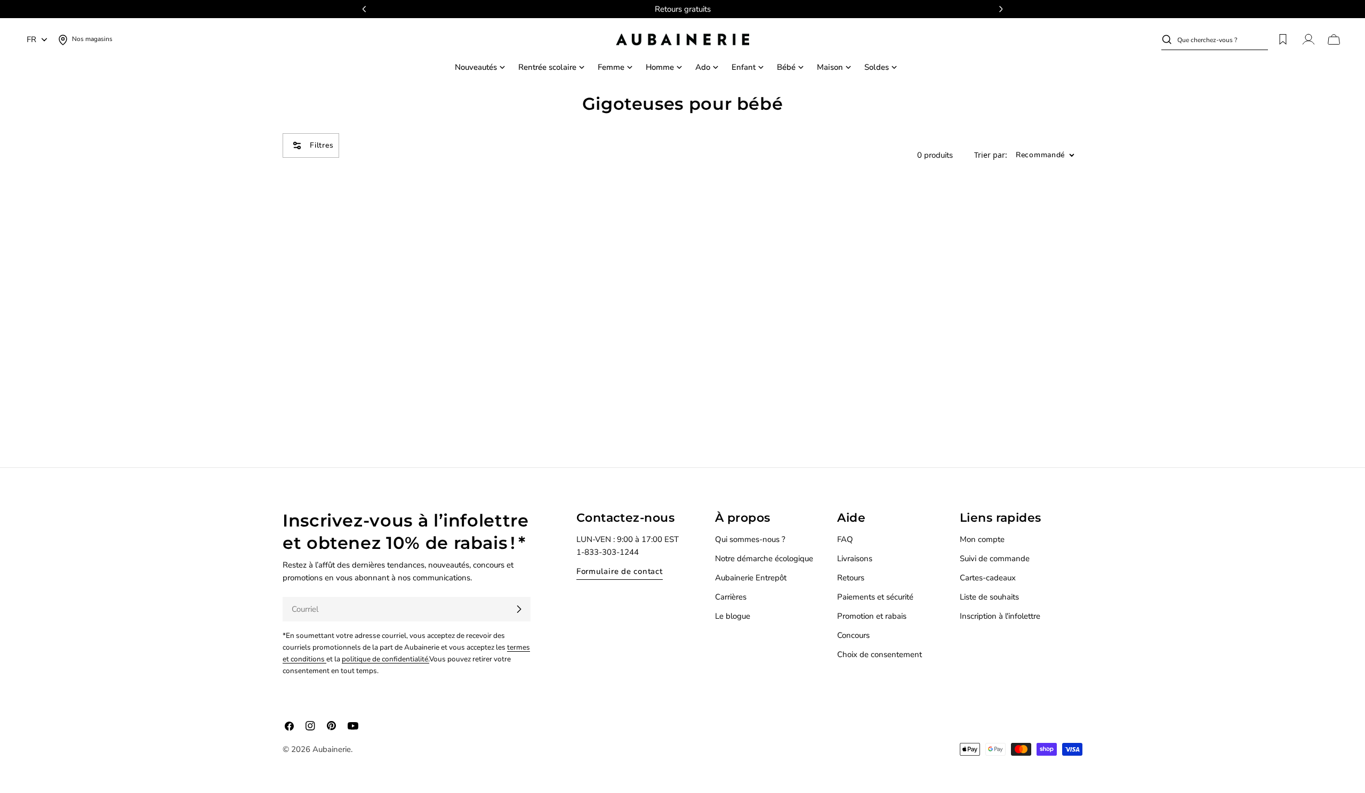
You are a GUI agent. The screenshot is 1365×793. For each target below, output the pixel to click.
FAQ (845, 539)
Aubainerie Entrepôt (750, 577)
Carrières (730, 597)
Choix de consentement (879, 654)
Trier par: (990, 155)
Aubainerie (331, 749)
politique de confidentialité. (385, 659)
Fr (31, 39)
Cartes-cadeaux (988, 577)
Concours (853, 635)
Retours (850, 577)
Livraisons (854, 558)
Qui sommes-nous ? (750, 539)
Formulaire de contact (619, 571)
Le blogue (732, 616)
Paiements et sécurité (875, 597)
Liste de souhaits (989, 597)
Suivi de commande (995, 558)
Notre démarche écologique (764, 558)
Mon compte (982, 539)
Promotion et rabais (871, 616)
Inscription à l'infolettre (1000, 616)
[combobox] (1222, 39)
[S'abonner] (518, 609)
